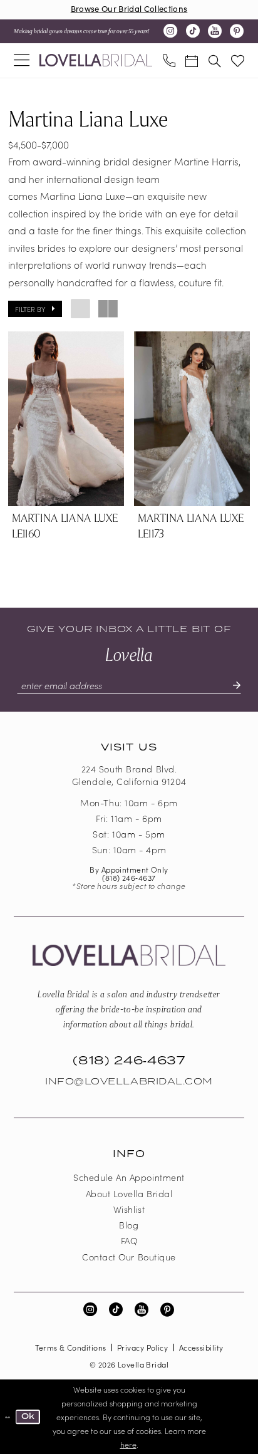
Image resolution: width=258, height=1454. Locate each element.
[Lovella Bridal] (95, 60)
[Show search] (214, 60)
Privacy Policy (142, 1347)
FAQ (129, 1240)
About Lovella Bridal (129, 1193)
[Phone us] (168, 60)
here (128, 1444)
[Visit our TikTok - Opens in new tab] (192, 31)
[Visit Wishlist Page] (237, 60)
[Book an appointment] (191, 60)
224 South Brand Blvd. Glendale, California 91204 (129, 775)
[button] (21, 61)
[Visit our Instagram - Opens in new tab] (170, 31)
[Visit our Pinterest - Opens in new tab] (236, 31)
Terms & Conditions (70, 1347)
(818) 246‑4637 (128, 877)
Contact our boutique (129, 1256)
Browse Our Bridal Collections (129, 8)
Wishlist (129, 1209)
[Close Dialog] (8, 1417)
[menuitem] (21, 61)
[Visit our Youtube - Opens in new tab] (214, 31)
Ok (28, 1416)
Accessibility (201, 1347)
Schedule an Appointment (129, 1177)
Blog (128, 1224)
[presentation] (66, 419)
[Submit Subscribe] (230, 686)
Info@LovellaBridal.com (129, 1081)
